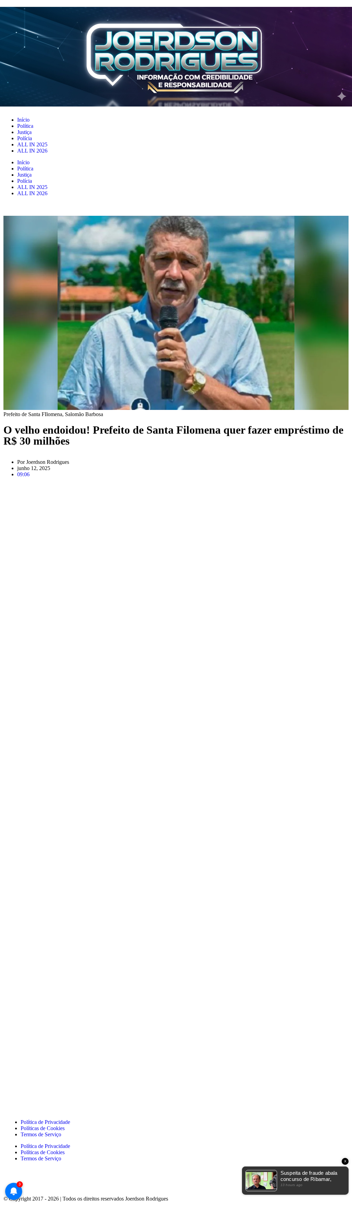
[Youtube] (89, 1182)
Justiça (24, 132)
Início (23, 120)
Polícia (24, 138)
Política (25, 126)
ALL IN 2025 (32, 144)
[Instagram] (34, 1182)
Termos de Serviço (41, 1134)
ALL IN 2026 (32, 151)
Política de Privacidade (45, 1122)
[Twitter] (71, 1182)
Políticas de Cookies (43, 1128)
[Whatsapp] (52, 1182)
